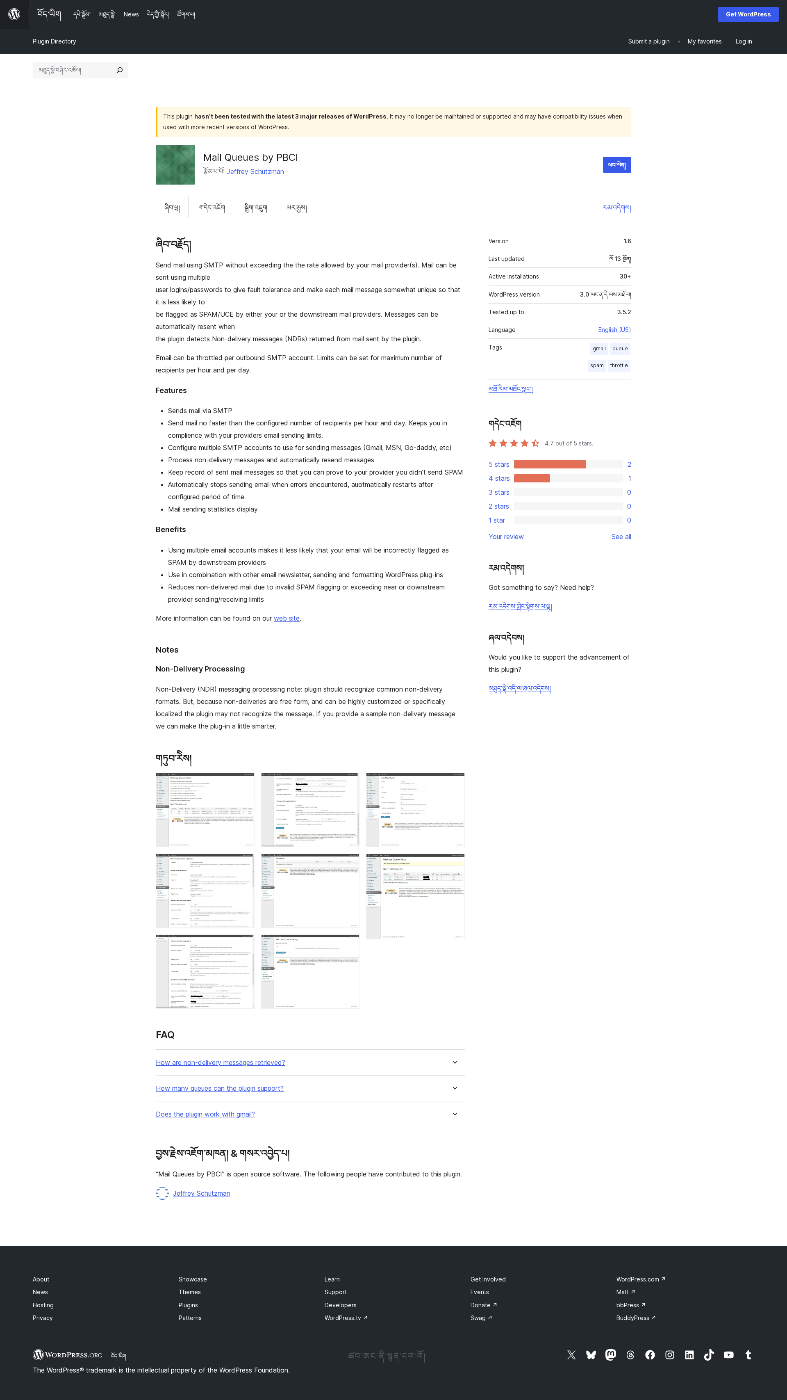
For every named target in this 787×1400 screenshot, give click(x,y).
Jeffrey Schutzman (255, 171)
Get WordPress (748, 14)
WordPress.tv (346, 1317)
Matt (626, 1291)
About (41, 1279)
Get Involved (488, 1279)
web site (287, 618)
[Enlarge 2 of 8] (243, 865)
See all (621, 536)
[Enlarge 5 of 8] (348, 865)
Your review (506, 536)
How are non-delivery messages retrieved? (220, 1063)
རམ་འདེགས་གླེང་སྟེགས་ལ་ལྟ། (520, 606)
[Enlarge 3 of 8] (243, 945)
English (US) (614, 329)
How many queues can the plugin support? (220, 1088)
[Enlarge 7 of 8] (454, 784)
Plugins (188, 1305)
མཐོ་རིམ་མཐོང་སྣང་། (511, 389)
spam (597, 365)
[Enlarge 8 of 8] (454, 865)
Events (480, 1291)
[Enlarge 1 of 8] (243, 784)
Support (336, 1291)
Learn (332, 1279)
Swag (482, 1317)
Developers (341, 1305)
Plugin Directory (54, 41)
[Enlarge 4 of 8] (348, 784)
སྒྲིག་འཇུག (255, 207)
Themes (190, 1291)
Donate (484, 1305)
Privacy (43, 1317)
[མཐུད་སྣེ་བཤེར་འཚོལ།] (119, 70)
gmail (599, 348)
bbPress (631, 1305)
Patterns (190, 1317)
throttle (619, 365)
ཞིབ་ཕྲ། (172, 207)
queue (620, 348)
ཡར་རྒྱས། (297, 207)
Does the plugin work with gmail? (205, 1114)
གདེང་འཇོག (212, 207)
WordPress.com (641, 1279)
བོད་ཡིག (118, 1356)
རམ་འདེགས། (617, 207)
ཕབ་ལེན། (617, 164)
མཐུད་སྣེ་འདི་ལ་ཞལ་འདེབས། (520, 688)
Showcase (193, 1279)
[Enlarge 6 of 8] (348, 945)
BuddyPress (636, 1317)
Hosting (43, 1305)
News (40, 1291)
